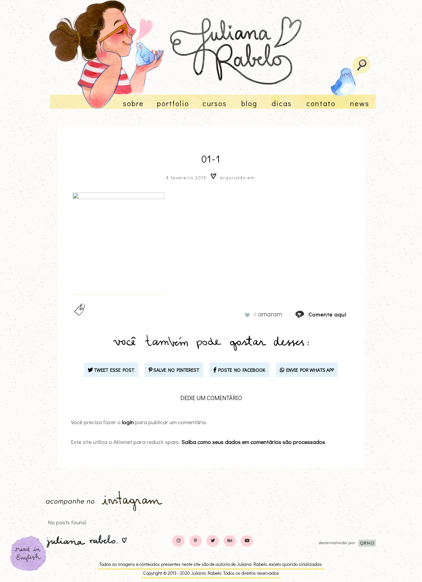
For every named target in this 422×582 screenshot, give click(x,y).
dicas (282, 103)
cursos (214, 103)
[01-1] (306, 314)
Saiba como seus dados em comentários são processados (253, 442)
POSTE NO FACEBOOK (240, 369)
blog (249, 103)
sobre (133, 103)
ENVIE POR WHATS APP (309, 369)
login (128, 422)
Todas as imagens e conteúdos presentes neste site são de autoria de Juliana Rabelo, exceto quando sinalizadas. (211, 564)
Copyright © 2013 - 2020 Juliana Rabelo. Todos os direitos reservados (211, 573)
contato (321, 103)
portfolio (173, 103)
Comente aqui (328, 314)
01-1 (211, 158)
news (359, 103)
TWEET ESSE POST (113, 369)
